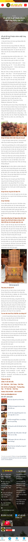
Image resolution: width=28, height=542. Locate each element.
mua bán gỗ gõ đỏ (8, 459)
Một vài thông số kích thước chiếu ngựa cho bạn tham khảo (21, 493)
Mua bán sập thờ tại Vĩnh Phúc (16, 399)
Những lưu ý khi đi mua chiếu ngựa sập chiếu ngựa (21, 501)
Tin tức (14, 16)
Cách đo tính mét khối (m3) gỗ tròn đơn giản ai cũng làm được (21, 484)
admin (20, 22)
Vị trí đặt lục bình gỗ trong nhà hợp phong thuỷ (21, 476)
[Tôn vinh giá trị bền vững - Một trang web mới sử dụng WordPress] (14, 5)
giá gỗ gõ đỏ (5, 458)
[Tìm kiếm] (25, 5)
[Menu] (2, 5)
